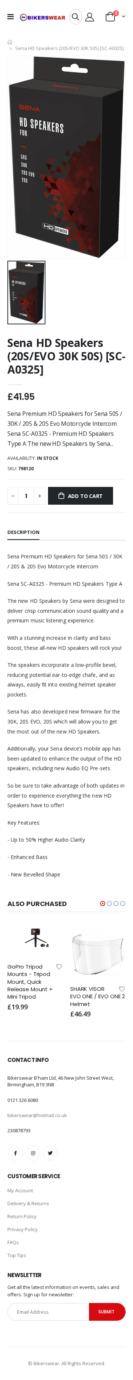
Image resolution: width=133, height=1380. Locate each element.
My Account (20, 1190)
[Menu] (10, 16)
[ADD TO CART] (50, 936)
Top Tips (16, 1255)
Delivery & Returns (28, 1203)
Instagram (32, 1153)
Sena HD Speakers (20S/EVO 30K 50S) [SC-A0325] (66, 356)
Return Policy (22, 1216)
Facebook (15, 1153)
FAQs (13, 1242)
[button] (102, 903)
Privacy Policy (22, 1229)
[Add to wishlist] (59, 966)
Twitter (50, 1153)
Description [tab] (23, 532)
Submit (106, 1312)
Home (10, 42)
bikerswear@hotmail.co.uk (37, 1115)
